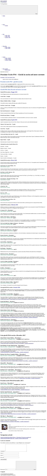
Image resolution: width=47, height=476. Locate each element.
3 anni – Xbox (7, 47)
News (4, 24)
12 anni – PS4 (7, 37)
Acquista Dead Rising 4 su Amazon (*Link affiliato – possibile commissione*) (14, 352)
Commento (2, 451)
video (5, 388)
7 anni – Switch (8, 59)
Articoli (6, 25)
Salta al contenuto (3, 0)
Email (1, 455)
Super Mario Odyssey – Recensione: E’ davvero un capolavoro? (15, 437)
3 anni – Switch (8, 58)
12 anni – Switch (8, 60)
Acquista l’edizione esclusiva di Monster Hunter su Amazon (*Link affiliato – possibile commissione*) (19, 317)
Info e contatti (5, 68)
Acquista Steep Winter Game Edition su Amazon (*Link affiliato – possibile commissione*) (17, 343)
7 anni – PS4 (7, 36)
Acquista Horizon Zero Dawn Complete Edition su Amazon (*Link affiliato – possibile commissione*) (19, 360)
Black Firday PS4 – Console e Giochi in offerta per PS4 (14, 438)
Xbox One (5, 46)
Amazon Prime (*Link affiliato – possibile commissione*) (29, 378)
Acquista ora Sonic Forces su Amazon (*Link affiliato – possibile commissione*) (15, 389)
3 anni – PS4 (7, 35)
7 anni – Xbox (7, 48)
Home (4, 15)
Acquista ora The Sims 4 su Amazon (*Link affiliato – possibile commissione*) (14, 421)
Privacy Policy (7, 69)
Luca (8, 77)
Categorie (2, 473)
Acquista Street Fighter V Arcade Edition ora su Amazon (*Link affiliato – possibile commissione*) (18, 299)
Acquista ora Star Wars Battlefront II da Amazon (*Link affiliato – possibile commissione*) (16, 405)
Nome (1, 453)
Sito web (2, 457)
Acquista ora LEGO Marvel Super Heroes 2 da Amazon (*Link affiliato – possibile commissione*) (18, 413)
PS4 (3, 34)
